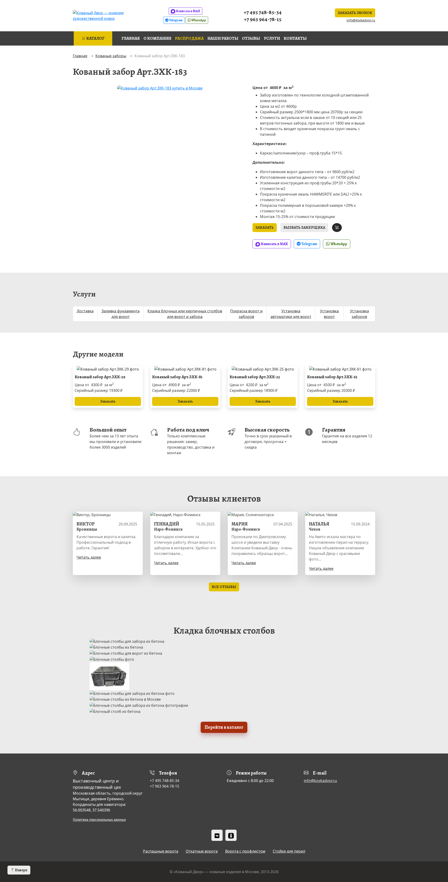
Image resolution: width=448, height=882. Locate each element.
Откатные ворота (202, 851)
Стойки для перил (289, 851)
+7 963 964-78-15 (262, 19)
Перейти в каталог (224, 727)
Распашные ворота (160, 851)
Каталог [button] (95, 38)
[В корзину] (337, 227)
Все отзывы (224, 586)
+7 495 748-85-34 (263, 12)
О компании (157, 38)
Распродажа (189, 38)
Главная (131, 38)
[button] (18, 870)
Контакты (295, 38)
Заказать (108, 401)
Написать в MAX (187, 11)
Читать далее (89, 557)
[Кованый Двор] (108, 15)
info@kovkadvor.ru (360, 20)
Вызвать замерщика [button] (304, 227)
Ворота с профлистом (245, 851)
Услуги (272, 38)
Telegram (175, 20)
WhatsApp (198, 20)
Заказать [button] (265, 227)
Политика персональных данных (99, 819)
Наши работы (222, 38)
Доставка (85, 311)
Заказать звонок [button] (355, 12)
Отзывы (251, 38)
